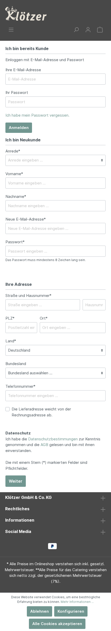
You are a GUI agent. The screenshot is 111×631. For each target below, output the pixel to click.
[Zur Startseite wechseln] (25, 13)
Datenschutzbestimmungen (53, 438)
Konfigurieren (71, 611)
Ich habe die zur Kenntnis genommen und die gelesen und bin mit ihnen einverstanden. (52, 444)
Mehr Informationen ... (77, 602)
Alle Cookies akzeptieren (57, 623)
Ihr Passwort (16, 92)
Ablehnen (39, 611)
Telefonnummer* (20, 386)
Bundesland (15, 363)
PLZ (9, 318)
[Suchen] (76, 30)
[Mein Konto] (88, 30)
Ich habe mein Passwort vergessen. (37, 115)
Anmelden (19, 127)
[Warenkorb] (100, 30)
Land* (10, 340)
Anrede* (12, 151)
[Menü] (11, 30)
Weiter (15, 481)
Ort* (43, 318)
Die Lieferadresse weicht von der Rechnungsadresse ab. (41, 412)
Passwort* (15, 241)
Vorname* (14, 173)
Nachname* (15, 196)
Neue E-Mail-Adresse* (25, 219)
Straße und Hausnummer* (28, 295)
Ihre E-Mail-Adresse (23, 69)
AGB (44, 444)
